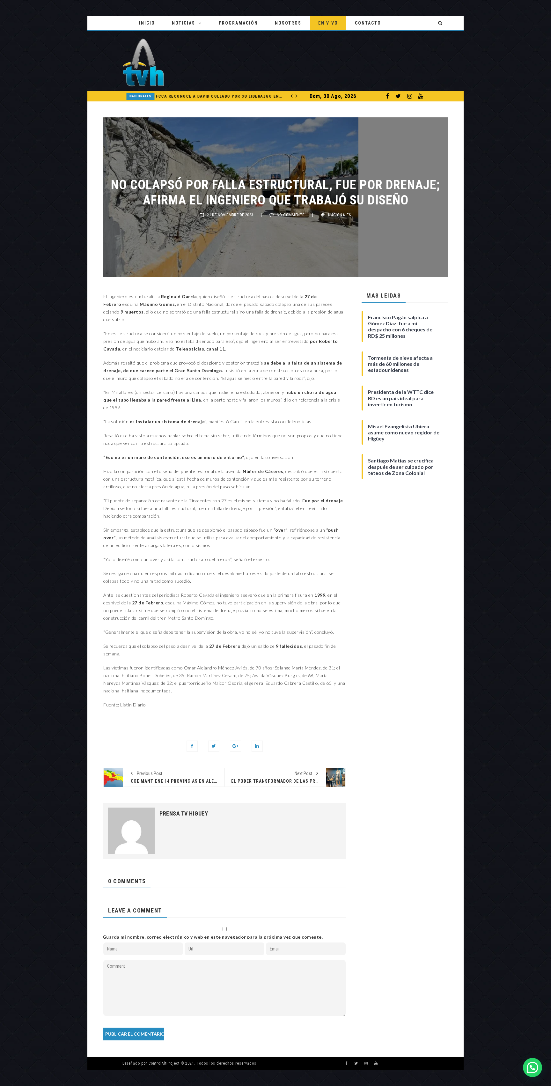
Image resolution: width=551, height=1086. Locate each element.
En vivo (328, 23)
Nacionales (122, 96)
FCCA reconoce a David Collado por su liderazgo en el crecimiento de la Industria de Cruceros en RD (201, 96)
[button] (532, 1067)
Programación (238, 23)
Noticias (183, 23)
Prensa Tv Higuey (183, 813)
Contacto (368, 23)
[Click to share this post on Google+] (235, 746)
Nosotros (288, 23)
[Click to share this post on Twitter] (213, 746)
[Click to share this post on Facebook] (192, 746)
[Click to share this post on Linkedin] (257, 746)
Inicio (147, 23)
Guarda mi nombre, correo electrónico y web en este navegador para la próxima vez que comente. (213, 937)
